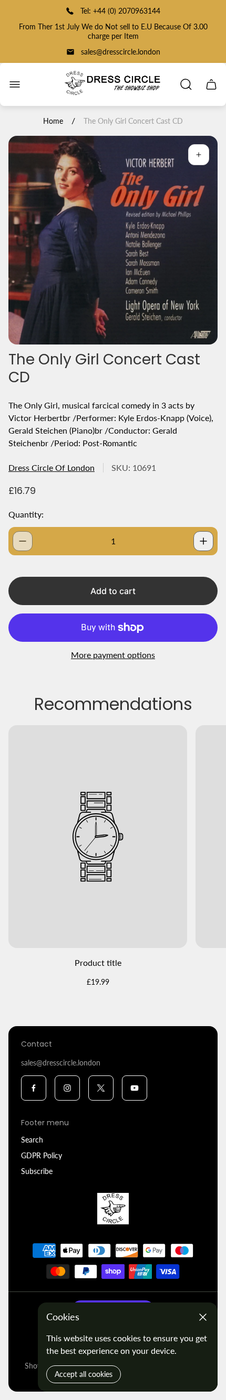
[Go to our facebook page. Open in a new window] (33, 1088)
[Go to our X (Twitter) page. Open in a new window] (101, 1088)
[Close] (203, 1317)
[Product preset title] (97, 836)
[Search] (186, 84)
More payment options (113, 655)
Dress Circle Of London (51, 467)
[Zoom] (198, 154)
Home (53, 120)
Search (32, 1139)
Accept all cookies (83, 1374)
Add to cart (113, 591)
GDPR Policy (41, 1155)
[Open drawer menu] (15, 84)
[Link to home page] (113, 1208)
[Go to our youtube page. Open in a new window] (134, 1088)
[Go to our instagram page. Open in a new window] (67, 1088)
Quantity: (26, 514)
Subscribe (37, 1171)
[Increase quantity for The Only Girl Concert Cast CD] (203, 541)
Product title (98, 962)
